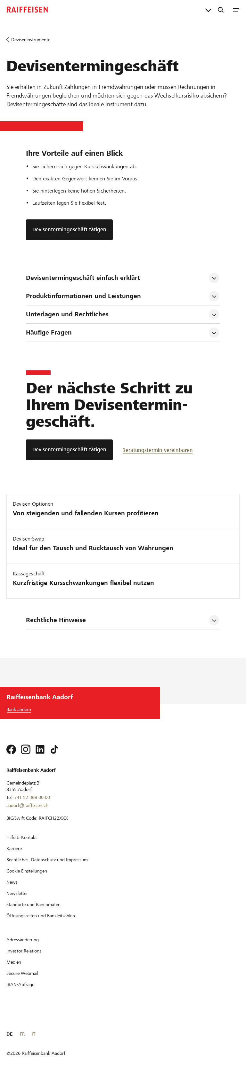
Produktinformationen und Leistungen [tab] (83, 296)
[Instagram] (25, 749)
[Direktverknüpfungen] (208, 10)
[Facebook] (11, 749)
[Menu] (236, 10)
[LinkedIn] (40, 749)
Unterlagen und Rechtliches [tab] (67, 314)
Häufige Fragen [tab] (49, 332)
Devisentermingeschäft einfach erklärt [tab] (83, 277)
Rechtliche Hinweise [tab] (56, 620)
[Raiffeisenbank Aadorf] (27, 10)
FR (22, 1034)
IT (33, 1034)
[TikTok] (54, 749)
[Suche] (220, 10)
